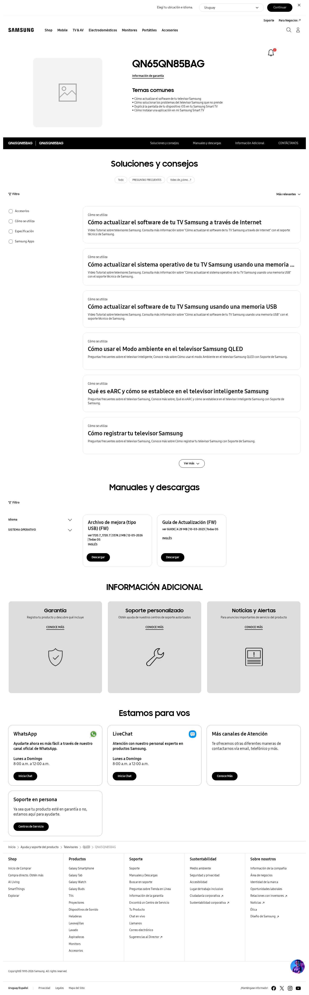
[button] (192, 224)
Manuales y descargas (207, 143)
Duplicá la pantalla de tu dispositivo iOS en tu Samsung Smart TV (176, 106)
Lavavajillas (76, 923)
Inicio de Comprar (19, 868)
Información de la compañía (268, 868)
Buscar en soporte (140, 882)
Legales (59, 988)
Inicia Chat (25, 776)
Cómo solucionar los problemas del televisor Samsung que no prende (178, 102)
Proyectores (76, 903)
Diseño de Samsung (263, 916)
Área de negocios (261, 875)
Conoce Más (224, 776)
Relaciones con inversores (267, 896)
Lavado (73, 930)
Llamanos (135, 923)
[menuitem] (48, 30)
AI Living (14, 882)
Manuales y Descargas (143, 875)
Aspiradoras (76, 937)
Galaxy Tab (75, 875)
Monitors (75, 944)
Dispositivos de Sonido (83, 909)
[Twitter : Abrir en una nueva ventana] (281, 988)
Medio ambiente (200, 868)
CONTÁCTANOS (288, 143)
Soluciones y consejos (164, 143)
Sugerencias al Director (144, 937)
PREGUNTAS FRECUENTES (146, 179)
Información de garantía (148, 76)
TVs (71, 896)
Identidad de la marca (264, 882)
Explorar (13, 896)
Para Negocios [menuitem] (288, 20)
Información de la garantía (146, 896)
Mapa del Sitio (77, 988)
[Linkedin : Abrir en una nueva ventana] (290, 988)
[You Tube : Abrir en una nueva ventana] (298, 988)
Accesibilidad (198, 882)
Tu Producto (137, 909)
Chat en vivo (137, 916)
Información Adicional (249, 143)
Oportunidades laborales (266, 889)
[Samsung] (21, 30)
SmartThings (16, 889)
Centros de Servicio (31, 826)
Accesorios (76, 950)
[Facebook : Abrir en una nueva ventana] (273, 988)
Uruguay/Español (18, 988)
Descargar (98, 557)
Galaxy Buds (77, 889)
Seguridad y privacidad (204, 875)
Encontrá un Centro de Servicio (149, 903)
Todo (121, 179)
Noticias (256, 903)
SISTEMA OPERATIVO (22, 530)
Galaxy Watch (77, 882)
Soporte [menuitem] (269, 20)
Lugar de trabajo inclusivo (206, 889)
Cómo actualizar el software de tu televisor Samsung (167, 99)
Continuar (279, 7)
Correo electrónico (141, 930)
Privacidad (44, 988)
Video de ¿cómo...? (180, 179)
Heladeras (75, 916)
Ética (253, 909)
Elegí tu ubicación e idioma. (175, 7)
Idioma (12, 520)
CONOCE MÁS (55, 627)
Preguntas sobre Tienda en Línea (150, 889)
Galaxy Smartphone (81, 868)
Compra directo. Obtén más (25, 875)
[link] (271, 53)
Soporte (134, 868)
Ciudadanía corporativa (205, 896)
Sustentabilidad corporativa (208, 903)
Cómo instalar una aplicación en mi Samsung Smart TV (169, 110)
